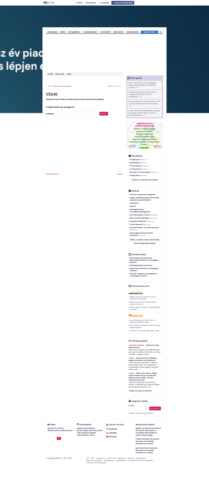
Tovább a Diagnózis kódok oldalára (141, 413)
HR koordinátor (139, 166)
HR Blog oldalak (139, 341)
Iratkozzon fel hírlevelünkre (96, 463)
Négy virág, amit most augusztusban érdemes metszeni (143, 303)
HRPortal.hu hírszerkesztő (62, 86)
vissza (119, 174)
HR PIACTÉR (105, 32)
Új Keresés (50, 114)
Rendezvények (139, 254)
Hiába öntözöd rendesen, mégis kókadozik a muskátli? (145, 308)
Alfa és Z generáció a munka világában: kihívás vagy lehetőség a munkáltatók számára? (142, 85)
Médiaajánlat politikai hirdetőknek (140, 460)
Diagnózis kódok (140, 401)
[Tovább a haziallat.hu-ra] (145, 315)
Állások (135, 191)
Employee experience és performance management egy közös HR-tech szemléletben (142, 94)
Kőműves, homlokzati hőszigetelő (142, 194)
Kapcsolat (130, 458)
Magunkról (121, 458)
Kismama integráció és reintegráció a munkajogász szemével (143, 275)
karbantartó (134, 203)
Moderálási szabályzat (94, 460)
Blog (79, 3)
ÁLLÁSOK (119, 32)
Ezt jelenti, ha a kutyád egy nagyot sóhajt (144, 331)
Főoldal (50, 74)
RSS (87, 458)
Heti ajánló (136, 78)
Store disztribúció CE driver (144, 215)
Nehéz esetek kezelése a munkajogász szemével (144, 269)
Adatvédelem (141, 458)
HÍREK (62, 32)
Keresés (104, 114)
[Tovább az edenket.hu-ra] (145, 292)
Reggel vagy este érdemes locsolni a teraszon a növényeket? (143, 298)
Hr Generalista (139, 169)
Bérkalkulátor (91, 3)
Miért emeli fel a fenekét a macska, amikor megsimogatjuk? (145, 326)
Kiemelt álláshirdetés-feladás (145, 243)
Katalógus (104, 3)
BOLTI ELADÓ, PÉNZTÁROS (143, 218)
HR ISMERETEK (73, 32)
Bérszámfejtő (138, 163)
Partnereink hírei (140, 286)
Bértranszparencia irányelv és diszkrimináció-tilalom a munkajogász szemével (144, 260)
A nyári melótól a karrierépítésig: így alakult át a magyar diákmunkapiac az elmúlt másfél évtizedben (144, 113)
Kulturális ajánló (146, 424)
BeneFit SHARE (149, 32)
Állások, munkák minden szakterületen (145, 240)
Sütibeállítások (121, 460)
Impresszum (100, 458)
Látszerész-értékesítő (141, 221)
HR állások (137, 156)
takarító (133, 206)
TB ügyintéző (138, 159)
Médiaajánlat (109, 460)
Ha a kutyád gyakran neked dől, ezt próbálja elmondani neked (142, 321)
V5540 (69, 74)
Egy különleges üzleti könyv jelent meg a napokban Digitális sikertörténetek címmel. (89, 432)
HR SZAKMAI (52, 32)
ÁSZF (92, 458)
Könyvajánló (85, 424)
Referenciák (111, 458)
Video (53, 424)
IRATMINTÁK (133, 32)
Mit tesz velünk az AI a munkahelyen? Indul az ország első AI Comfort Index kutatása (144, 103)
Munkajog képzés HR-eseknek (141, 265)
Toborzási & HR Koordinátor (144, 172)
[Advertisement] (84, 145)
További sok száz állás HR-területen (144, 180)
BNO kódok (60, 74)
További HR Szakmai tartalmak (140, 391)
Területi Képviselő (140, 224)
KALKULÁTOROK (90, 32)
